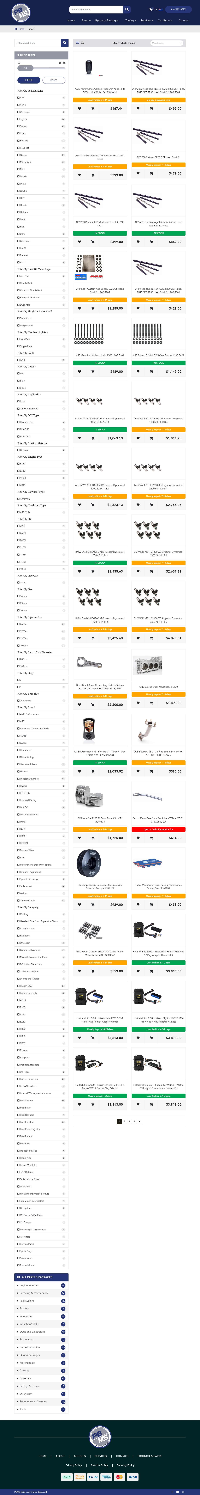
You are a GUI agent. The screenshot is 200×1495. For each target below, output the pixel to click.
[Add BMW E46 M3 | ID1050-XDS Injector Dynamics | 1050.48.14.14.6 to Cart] (92, 571)
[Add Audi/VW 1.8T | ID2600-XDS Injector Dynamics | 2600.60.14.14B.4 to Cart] (151, 505)
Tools (41, 1409)
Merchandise (41, 1363)
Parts (85, 20)
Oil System (41, 1394)
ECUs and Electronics (42, 1332)
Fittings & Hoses (41, 1386)
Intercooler (41, 1316)
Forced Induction (42, 1347)
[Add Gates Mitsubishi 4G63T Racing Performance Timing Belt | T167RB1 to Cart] (151, 905)
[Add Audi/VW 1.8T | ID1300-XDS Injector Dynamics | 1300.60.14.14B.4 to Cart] (151, 438)
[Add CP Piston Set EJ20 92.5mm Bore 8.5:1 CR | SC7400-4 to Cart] (92, 838)
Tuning (129, 20)
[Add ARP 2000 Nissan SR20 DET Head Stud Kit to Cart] (151, 173)
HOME (43, 1456)
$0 (25, 68)
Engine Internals (41, 1285)
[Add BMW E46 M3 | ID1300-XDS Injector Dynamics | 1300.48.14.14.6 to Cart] (151, 571)
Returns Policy (99, 1465)
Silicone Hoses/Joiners (42, 1401)
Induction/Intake (41, 1324)
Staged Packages (41, 1355)
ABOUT (60, 1456)
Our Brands (165, 20)
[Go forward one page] (139, 1121)
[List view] (83, 42)
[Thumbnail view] (77, 42)
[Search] (127, 9)
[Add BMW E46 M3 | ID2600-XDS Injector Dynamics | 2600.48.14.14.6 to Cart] (151, 638)
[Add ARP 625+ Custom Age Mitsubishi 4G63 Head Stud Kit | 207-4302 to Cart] (151, 242)
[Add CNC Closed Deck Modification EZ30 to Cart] (151, 703)
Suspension (41, 1339)
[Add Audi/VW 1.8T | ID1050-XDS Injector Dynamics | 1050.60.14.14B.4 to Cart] (92, 438)
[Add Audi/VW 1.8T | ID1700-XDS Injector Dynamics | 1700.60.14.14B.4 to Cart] (92, 505)
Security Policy (125, 1465)
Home (71, 20)
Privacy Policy (74, 1465)
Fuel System (42, 1301)
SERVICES (101, 1456)
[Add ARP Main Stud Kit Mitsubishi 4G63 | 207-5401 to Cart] (92, 371)
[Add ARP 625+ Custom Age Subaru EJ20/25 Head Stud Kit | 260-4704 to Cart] (92, 308)
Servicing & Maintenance (41, 1293)
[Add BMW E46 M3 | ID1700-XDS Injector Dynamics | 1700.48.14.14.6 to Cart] (92, 638)
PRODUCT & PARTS (149, 1456)
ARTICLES (80, 1456)
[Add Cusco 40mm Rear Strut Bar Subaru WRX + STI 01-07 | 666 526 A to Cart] (151, 838)
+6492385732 (179, 9)
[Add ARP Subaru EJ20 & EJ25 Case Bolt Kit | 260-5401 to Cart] (151, 371)
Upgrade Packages (107, 20)
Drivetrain (41, 1378)
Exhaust (41, 1308)
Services (146, 20)
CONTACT (122, 1456)
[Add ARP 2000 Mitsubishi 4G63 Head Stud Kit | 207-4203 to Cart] (92, 175)
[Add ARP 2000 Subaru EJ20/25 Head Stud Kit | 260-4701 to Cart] (92, 242)
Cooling (41, 1370)
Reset (53, 80)
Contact (184, 20)
